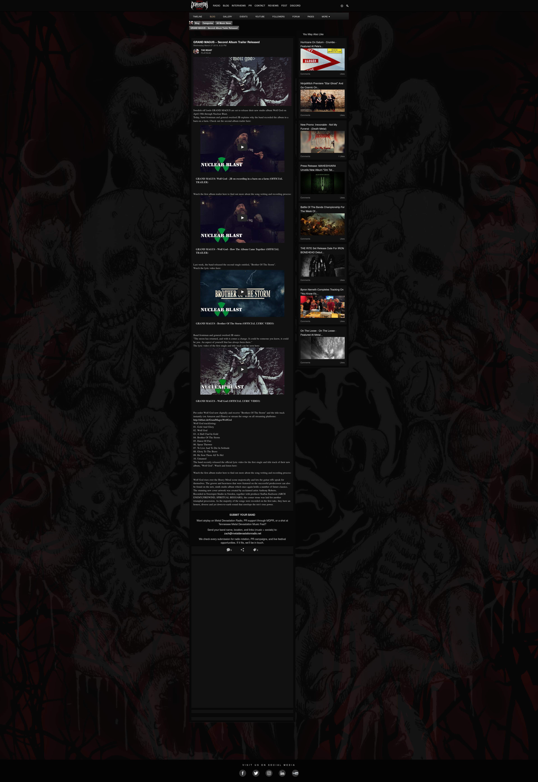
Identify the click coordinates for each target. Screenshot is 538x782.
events (243, 16)
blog (212, 16)
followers (278, 16)
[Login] (341, 6)
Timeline (197, 16)
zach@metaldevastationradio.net (242, 533)
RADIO (216, 5)
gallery (227, 16)
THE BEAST (206, 50)
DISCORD (295, 5)
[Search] (347, 6)
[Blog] (192, 33)
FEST (284, 5)
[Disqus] (242, 596)
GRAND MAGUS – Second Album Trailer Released (214, 28)
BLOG (226, 5)
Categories (208, 23)
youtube (260, 16)
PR (250, 5)
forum (296, 16)
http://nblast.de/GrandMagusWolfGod (212, 419)
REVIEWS (273, 5)
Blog (197, 23)
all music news (223, 23)
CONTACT (260, 5)
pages (311, 16)
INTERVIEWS (239, 5)
